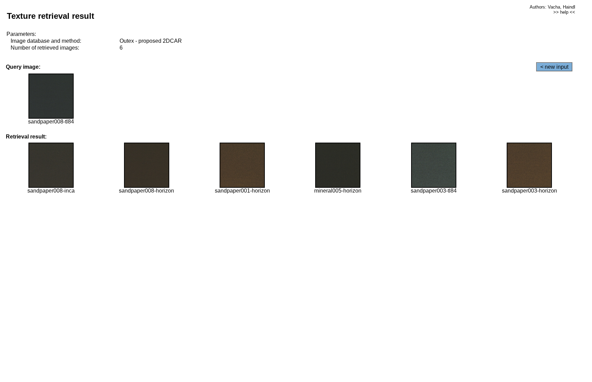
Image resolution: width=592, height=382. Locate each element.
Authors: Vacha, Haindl (552, 7)
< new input (554, 67)
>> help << (564, 12)
